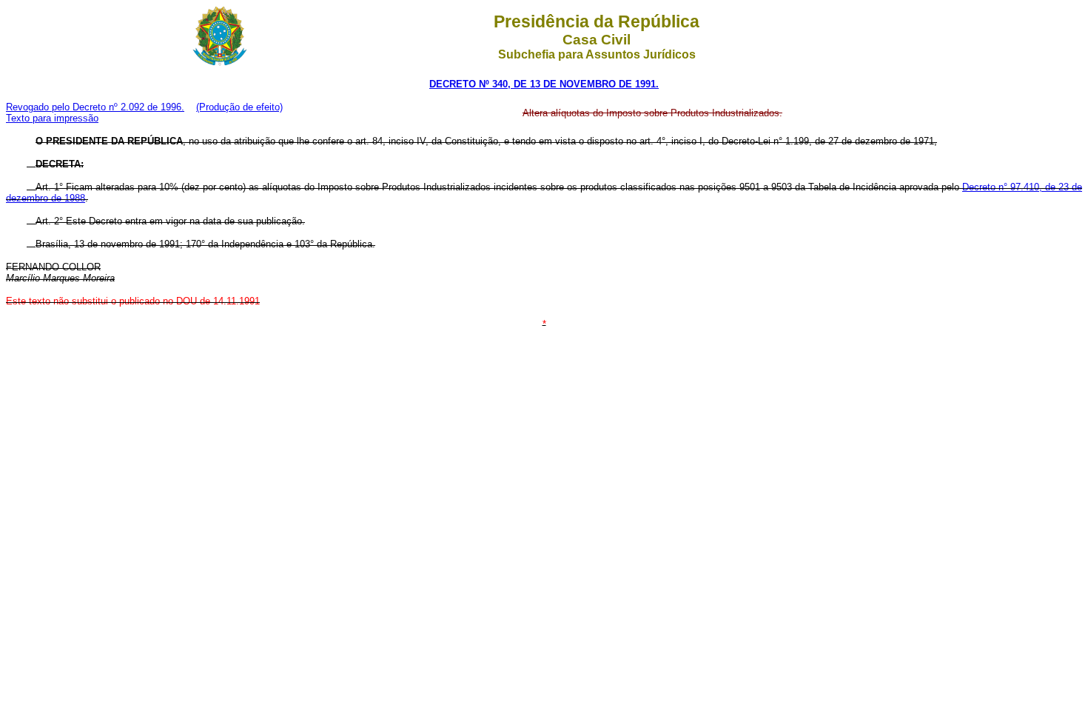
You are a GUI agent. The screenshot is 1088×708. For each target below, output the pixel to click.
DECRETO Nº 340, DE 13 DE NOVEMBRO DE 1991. (544, 84)
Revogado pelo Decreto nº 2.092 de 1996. (95, 107)
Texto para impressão (52, 118)
